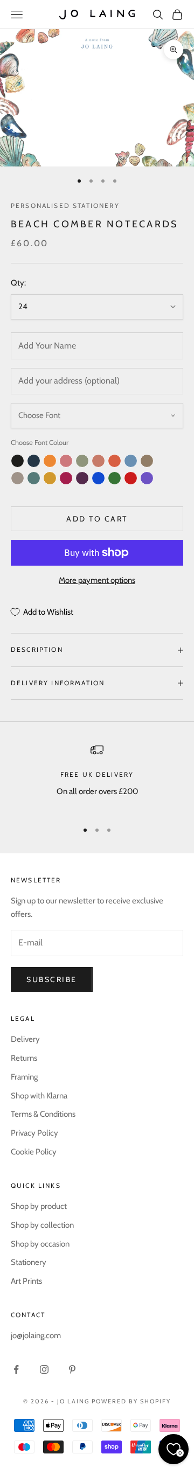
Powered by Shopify (131, 1401)
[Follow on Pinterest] (72, 1369)
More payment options (97, 580)
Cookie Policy (34, 1152)
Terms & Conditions (43, 1114)
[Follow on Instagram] (44, 1369)
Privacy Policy (34, 1133)
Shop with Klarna (39, 1096)
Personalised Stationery (65, 205)
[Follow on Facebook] (16, 1369)
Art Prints (26, 1281)
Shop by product (39, 1206)
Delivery (25, 1039)
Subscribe (51, 979)
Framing (24, 1077)
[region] (97, 777)
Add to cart (97, 519)
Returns (24, 1058)
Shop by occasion (40, 1244)
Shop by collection (42, 1225)
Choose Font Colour (39, 442)
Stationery (28, 1262)
